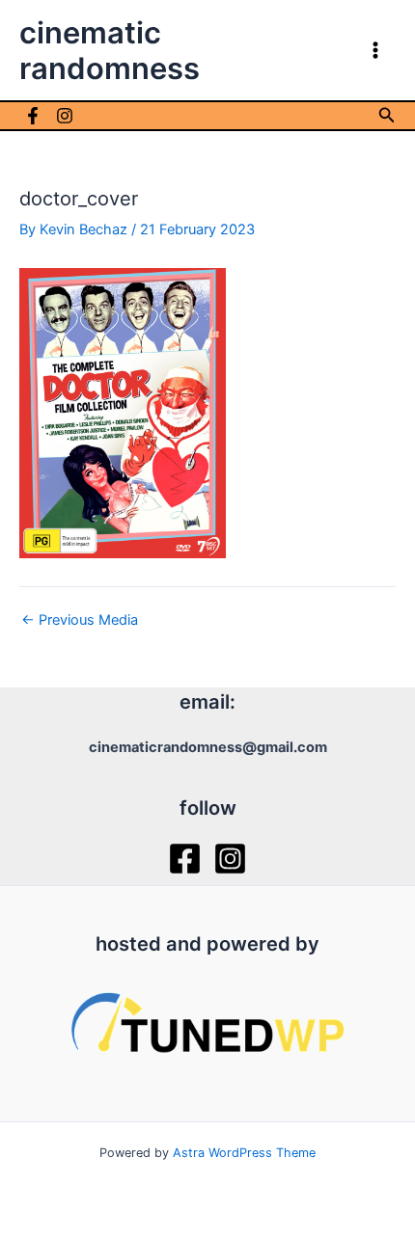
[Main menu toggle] (375, 50)
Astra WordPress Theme (244, 1152)
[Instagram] (64, 115)
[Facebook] (32, 115)
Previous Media (79, 620)
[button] (387, 115)
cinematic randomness (109, 50)
